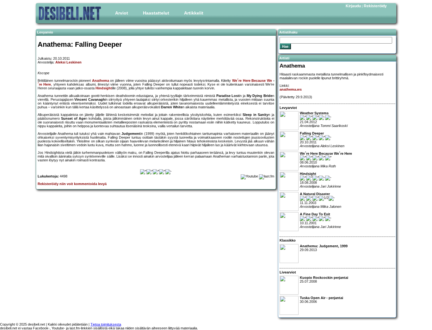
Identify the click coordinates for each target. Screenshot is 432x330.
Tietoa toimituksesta (105, 324)
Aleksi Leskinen (68, 62)
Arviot (121, 12)
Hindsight (104, 88)
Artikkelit (193, 12)
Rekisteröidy (375, 6)
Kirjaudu (353, 6)
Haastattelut (156, 12)
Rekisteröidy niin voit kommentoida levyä (72, 184)
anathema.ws (291, 89)
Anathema (100, 80)
